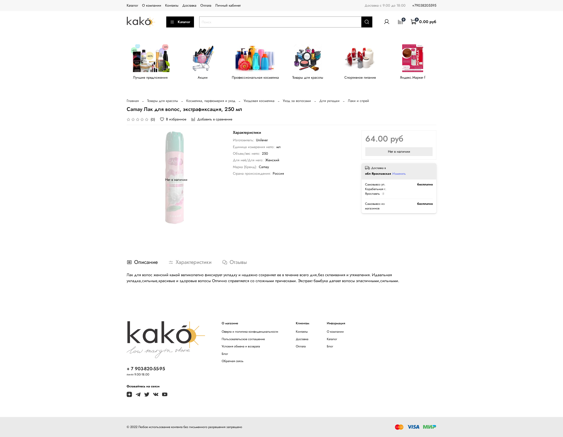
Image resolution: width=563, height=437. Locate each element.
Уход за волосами (297, 100)
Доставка (189, 5)
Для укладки (329, 100)
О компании (151, 5)
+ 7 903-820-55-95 (146, 368)
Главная (133, 100)
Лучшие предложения (150, 77)
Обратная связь (232, 361)
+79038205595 (424, 5)
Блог (225, 354)
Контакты (171, 5)
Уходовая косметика (259, 100)
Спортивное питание (360, 77)
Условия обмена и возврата (241, 346)
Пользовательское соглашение (243, 339)
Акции (203, 77)
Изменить (399, 174)
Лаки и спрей (358, 100)
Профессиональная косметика (255, 77)
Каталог (132, 5)
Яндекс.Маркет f (412, 77)
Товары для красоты (307, 77)
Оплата (205, 5)
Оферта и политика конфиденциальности (250, 331)
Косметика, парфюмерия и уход (210, 100)
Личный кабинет (228, 5)
